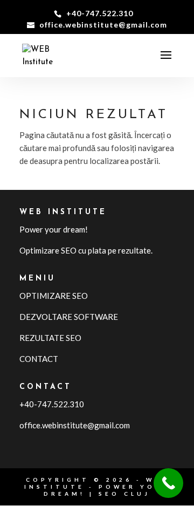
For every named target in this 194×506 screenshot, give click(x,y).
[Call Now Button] (168, 483)
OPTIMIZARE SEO (53, 295)
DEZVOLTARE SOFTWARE (68, 317)
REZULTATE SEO (50, 338)
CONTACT (38, 359)
